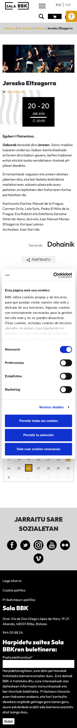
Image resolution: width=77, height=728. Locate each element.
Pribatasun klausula (55, 691)
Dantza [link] (39, 28)
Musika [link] (21, 91)
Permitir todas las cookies (38, 421)
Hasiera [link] (10, 28)
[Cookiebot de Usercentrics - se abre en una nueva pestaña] (54, 275)
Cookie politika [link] (14, 590)
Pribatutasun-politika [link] (19, 599)
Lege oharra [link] (12, 581)
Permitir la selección (38, 435)
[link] (71, 16)
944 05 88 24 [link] (13, 632)
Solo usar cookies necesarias (38, 449)
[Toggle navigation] (42, 6)
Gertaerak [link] (25, 28)
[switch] (66, 362)
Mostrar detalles (51, 407)
